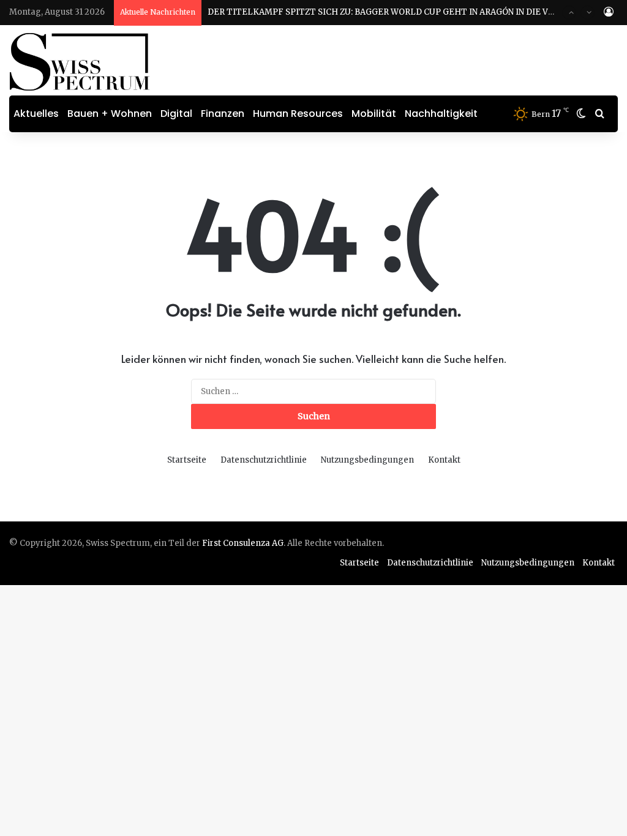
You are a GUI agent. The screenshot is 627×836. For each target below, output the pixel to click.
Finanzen (222, 113)
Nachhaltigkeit (441, 113)
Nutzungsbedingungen (367, 460)
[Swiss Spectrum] (80, 61)
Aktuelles (36, 113)
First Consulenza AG (242, 543)
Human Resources (298, 113)
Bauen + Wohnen (109, 113)
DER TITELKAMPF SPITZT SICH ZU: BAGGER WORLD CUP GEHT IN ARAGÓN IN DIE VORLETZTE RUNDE (416, 12)
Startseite (186, 460)
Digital (176, 113)
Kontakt (444, 460)
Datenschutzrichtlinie (263, 460)
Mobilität (373, 113)
